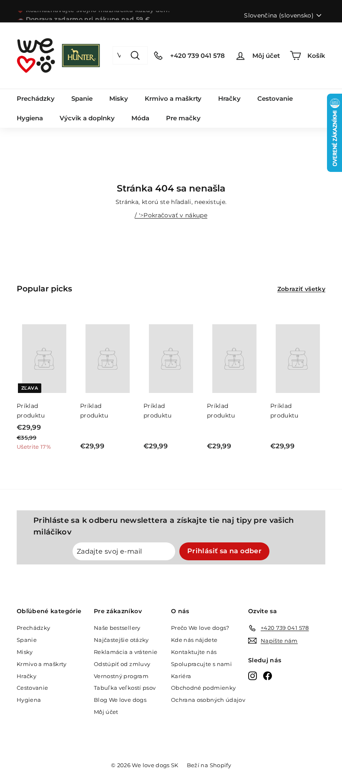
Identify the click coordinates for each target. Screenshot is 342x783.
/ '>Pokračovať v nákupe (171, 215)
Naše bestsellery (117, 627)
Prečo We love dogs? (200, 627)
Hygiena (30, 118)
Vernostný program (121, 676)
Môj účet (106, 711)
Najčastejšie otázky (121, 639)
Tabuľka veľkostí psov (125, 687)
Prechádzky (36, 98)
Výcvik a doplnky (87, 118)
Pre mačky (183, 118)
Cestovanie (275, 98)
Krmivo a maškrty (173, 98)
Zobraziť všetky (301, 289)
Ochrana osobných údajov (208, 699)
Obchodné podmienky (203, 687)
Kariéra (181, 676)
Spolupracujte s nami (201, 664)
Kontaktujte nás (193, 652)
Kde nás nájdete (194, 639)
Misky (118, 98)
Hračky (229, 98)
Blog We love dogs (120, 699)
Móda (140, 118)
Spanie (82, 98)
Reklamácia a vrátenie (125, 652)
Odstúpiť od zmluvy (122, 664)
